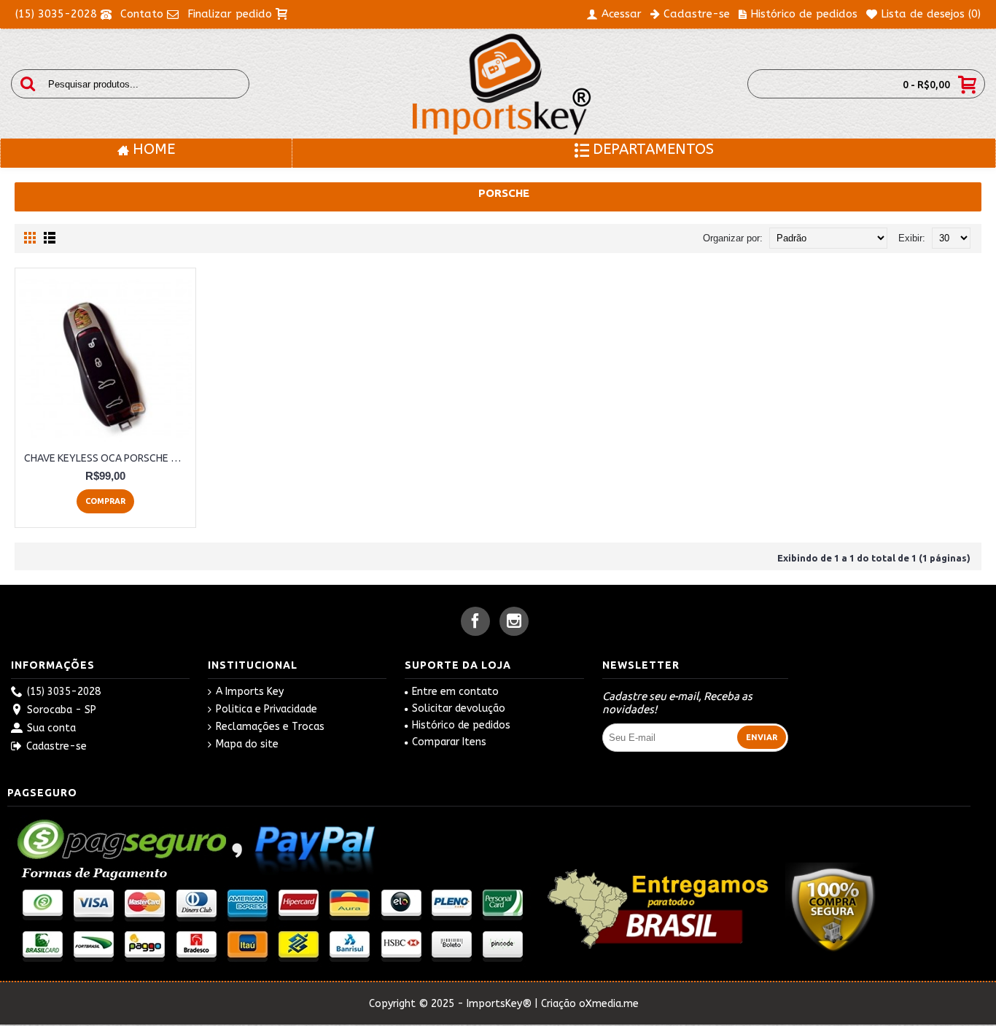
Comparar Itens (449, 742)
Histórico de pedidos (461, 725)
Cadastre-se (56, 746)
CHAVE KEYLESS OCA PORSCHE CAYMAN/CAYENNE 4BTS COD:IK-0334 (108, 458)
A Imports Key (250, 691)
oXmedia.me (609, 1004)
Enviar (761, 737)
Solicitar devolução (458, 708)
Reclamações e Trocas (270, 726)
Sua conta (51, 728)
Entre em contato (455, 691)
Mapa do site (247, 744)
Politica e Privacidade (266, 709)
